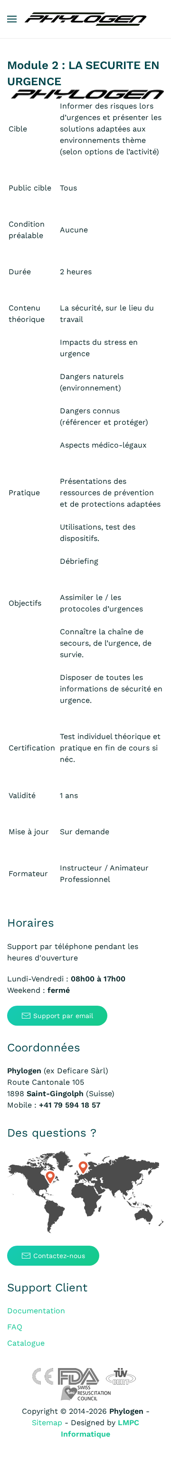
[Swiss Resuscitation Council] (85, 1392)
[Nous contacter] (85, 1192)
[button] (12, 19)
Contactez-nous (59, 1255)
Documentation (36, 1310)
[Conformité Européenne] (42, 1375)
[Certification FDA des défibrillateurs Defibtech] (78, 1375)
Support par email (63, 1015)
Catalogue (26, 1343)
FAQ (14, 1326)
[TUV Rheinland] (121, 1375)
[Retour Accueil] (85, 19)
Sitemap (47, 1422)
